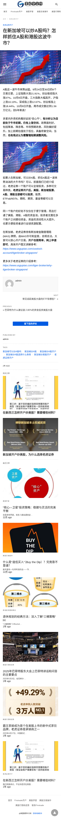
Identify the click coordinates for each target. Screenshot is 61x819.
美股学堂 (29, 12)
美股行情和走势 (8, 665)
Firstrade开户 (17, 12)
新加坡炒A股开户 (48, 351)
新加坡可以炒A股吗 (12, 351)
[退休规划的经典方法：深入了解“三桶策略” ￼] (30, 592)
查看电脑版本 (37, 813)
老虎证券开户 (14, 19)
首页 (5, 12)
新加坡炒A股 (31, 351)
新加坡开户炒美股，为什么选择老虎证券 (28, 454)
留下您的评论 (30, 323)
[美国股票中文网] (30, 4)
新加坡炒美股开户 (42, 354)
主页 (4, 19)
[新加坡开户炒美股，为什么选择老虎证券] (30, 434)
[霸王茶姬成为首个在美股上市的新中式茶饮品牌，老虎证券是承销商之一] (30, 701)
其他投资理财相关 (9, 610)
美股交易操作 (42, 12)
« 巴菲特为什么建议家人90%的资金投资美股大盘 (27, 310)
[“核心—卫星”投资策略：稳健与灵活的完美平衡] (30, 483)
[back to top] (54, 812)
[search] (56, 4)
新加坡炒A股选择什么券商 (18, 354)
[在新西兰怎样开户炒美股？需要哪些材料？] (30, 392)
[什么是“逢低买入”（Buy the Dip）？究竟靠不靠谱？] (30, 538)
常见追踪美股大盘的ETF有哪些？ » (40, 298)
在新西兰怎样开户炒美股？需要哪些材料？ (30, 412)
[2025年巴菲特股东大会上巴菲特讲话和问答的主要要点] (30, 647)
